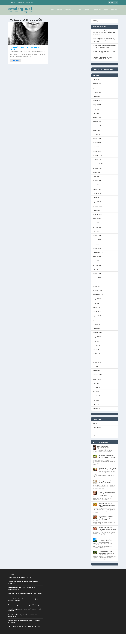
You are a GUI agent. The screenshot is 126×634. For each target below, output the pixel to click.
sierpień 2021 (97, 256)
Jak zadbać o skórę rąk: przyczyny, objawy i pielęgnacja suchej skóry (24, 621)
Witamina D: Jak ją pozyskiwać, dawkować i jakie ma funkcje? (106, 540)
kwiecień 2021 (97, 273)
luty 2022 (96, 244)
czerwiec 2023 (97, 181)
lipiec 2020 (96, 303)
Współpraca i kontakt (72, 10)
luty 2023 (96, 197)
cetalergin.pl (16, 51)
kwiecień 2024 (97, 138)
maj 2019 (96, 349)
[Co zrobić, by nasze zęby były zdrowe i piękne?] (28, 33)
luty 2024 (96, 147)
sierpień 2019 (97, 337)
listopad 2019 (97, 324)
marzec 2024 (97, 143)
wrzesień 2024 (97, 126)
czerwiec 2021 (97, 265)
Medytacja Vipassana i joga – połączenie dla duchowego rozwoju (25, 594)
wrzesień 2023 (97, 168)
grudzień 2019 (97, 320)
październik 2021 (98, 252)
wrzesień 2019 (97, 332)
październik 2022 (98, 210)
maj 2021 (96, 269)
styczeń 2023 (97, 202)
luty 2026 (96, 79)
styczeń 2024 (97, 151)
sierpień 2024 (97, 130)
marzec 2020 (97, 311)
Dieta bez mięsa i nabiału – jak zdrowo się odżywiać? (24, 626)
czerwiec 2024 (97, 134)
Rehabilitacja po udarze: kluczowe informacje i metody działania (24, 609)
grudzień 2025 (97, 88)
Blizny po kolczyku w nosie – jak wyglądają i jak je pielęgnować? (107, 493)
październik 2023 (98, 164)
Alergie (86, 10)
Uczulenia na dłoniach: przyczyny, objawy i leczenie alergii (107, 529)
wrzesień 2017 (97, 375)
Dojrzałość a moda (103, 446)
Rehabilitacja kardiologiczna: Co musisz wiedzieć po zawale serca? (23, 615)
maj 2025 (96, 113)
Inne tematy (96, 10)
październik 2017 (98, 370)
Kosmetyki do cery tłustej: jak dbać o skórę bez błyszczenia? (106, 482)
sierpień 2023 (97, 172)
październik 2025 (98, 96)
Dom (52, 10)
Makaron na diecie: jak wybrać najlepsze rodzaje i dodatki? (107, 505)
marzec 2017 (97, 400)
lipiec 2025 (96, 109)
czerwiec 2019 (97, 345)
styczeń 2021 (97, 286)
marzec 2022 (97, 240)
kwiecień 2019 (97, 353)
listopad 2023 (97, 159)
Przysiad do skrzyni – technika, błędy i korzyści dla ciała (104, 52)
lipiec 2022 (96, 223)
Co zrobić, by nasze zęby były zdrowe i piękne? (25, 48)
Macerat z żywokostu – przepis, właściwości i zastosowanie (102, 58)
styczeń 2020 (97, 316)
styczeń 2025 (97, 121)
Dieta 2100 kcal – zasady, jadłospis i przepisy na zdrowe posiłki (106, 517)
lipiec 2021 (96, 261)
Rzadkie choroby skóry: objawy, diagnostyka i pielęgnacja (25, 605)
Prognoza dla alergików (23, 2)
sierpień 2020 (97, 299)
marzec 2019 (97, 358)
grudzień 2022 (97, 206)
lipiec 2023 (96, 176)
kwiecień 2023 (97, 189)
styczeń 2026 (97, 83)
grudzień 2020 (97, 290)
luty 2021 (96, 282)
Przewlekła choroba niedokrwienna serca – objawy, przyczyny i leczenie (23, 599)
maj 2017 (96, 391)
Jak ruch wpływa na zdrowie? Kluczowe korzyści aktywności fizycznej (22, 588)
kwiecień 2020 (97, 307)
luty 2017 (96, 404)
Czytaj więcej (15, 60)
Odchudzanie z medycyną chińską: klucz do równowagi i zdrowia (107, 457)
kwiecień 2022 (97, 235)
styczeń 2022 (97, 248)
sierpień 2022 (97, 219)
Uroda (105, 10)
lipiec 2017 (96, 383)
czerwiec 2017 (97, 387)
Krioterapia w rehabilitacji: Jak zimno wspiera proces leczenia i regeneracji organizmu (104, 32)
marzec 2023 (97, 193)
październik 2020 (98, 294)
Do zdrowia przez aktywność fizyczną (19, 577)
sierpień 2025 (97, 105)
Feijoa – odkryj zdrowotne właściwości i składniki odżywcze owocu (104, 46)
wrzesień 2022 (97, 214)
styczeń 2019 (97, 362)
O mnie (59, 10)
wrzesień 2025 (97, 100)
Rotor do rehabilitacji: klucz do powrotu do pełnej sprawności (23, 582)
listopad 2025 (97, 92)
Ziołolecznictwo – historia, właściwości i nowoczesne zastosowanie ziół (107, 553)
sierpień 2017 (97, 379)
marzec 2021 (97, 278)
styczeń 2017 (97, 408)
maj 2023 (96, 185)
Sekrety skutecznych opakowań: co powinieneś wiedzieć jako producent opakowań (104, 39)
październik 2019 (98, 328)
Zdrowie (113, 10)
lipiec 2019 (96, 341)
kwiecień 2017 (97, 396)
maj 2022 (96, 231)
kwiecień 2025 (97, 117)
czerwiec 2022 (97, 227)
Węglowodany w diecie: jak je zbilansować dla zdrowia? (107, 469)
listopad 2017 (97, 366)
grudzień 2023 (97, 155)
